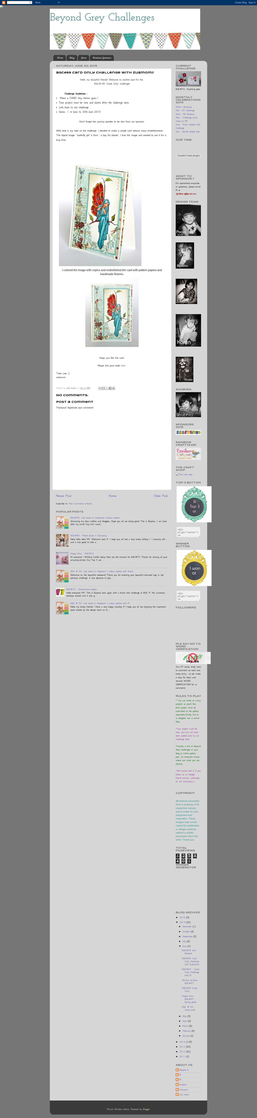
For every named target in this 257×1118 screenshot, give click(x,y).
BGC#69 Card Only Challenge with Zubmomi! (190, 961)
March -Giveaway (184, 106)
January (186, 1035)
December (188, 926)
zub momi (184, 1094)
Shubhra (183, 1084)
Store (83, 58)
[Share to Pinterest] (113, 388)
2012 (183, 1051)
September (188, 936)
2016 (183, 917)
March (186, 1025)
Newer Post (64, 496)
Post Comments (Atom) (80, 503)
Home (60, 58)
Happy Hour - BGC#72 (82, 553)
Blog (71, 58)
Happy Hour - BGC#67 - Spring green (189, 999)
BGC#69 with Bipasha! (189, 952)
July (185, 941)
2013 (183, 1046)
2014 (183, 1041)
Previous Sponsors (102, 58)
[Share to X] (107, 388)
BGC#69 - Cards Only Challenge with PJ (190, 972)
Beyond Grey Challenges (102, 18)
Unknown (183, 1089)
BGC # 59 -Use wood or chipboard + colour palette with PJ (99, 603)
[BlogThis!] (103, 388)
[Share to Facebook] (110, 388)
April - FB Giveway (185, 114)
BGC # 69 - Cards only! (188, 1008)
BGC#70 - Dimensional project (81, 589)
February (187, 1030)
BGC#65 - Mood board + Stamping (88, 535)
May (185, 1016)
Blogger (146, 1109)
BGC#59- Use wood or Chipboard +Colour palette (95, 517)
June (185, 946)
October (187, 931)
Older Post (161, 496)
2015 (183, 922)
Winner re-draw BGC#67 (189, 982)
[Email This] (100, 388)
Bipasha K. (184, 1069)
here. (123, 365)
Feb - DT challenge (185, 110)
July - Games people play (188, 131)
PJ (180, 1074)
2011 (183, 1056)
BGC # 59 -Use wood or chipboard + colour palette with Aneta (101, 571)
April (185, 1021)
